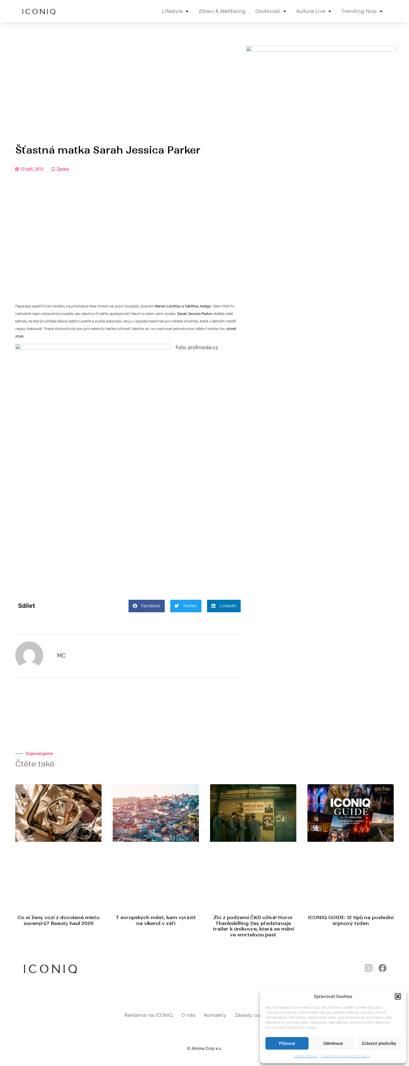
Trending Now (359, 11)
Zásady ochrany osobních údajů (345, 1056)
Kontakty (215, 1015)
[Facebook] (382, 968)
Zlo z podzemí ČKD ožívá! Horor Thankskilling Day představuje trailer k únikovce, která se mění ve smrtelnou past (253, 925)
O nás (188, 1015)
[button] (398, 996)
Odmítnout (333, 1043)
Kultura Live (311, 11)
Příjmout (287, 1043)
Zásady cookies (306, 1056)
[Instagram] (368, 968)
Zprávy (63, 169)
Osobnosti (267, 11)
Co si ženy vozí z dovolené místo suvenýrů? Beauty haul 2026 (59, 920)
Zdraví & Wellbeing (222, 11)
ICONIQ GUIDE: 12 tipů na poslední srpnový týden (350, 920)
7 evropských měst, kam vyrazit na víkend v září (156, 920)
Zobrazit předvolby (379, 1043)
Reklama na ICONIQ (148, 1015)
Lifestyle (172, 11)
